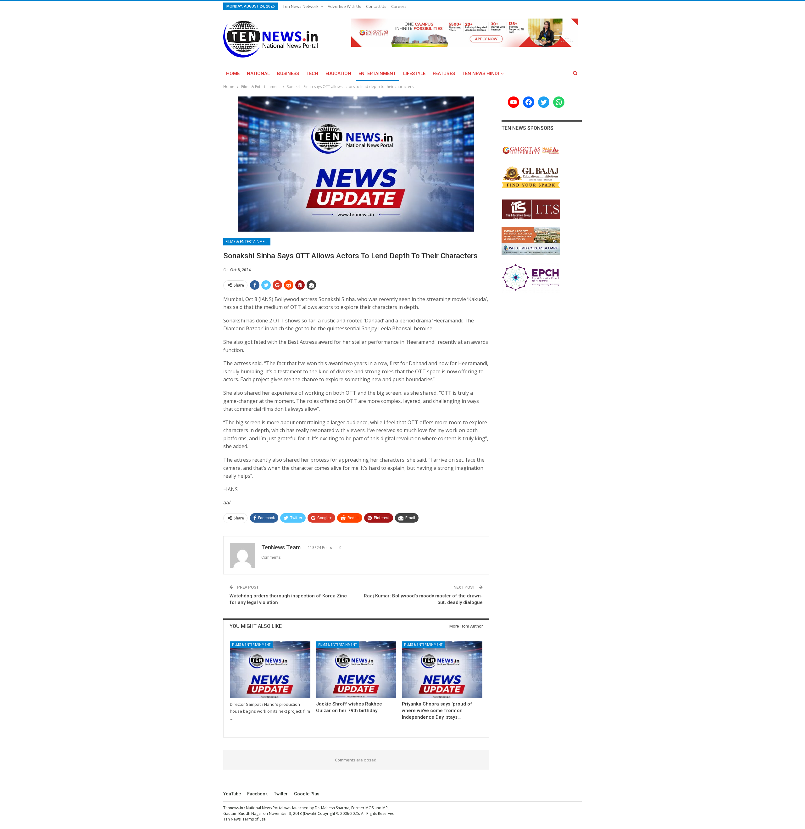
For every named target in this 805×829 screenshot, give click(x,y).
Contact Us (376, 6)
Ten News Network (301, 6)
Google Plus (306, 793)
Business (288, 73)
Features (444, 73)
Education (338, 73)
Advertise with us (344, 6)
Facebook (257, 793)
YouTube (232, 793)
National (258, 73)
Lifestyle (414, 73)
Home (233, 73)
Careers (399, 6)
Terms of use (254, 819)
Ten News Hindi (480, 73)
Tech (312, 73)
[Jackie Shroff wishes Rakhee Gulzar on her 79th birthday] (356, 669)
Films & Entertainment (247, 241)
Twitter (281, 793)
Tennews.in (233, 807)
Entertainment (377, 73)
